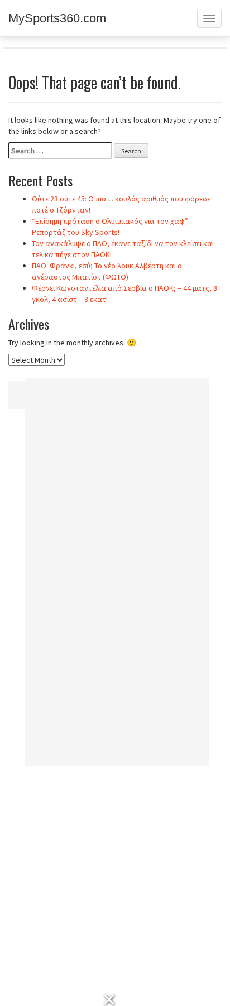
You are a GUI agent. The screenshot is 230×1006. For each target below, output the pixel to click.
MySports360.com (57, 18)
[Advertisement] (117, 575)
